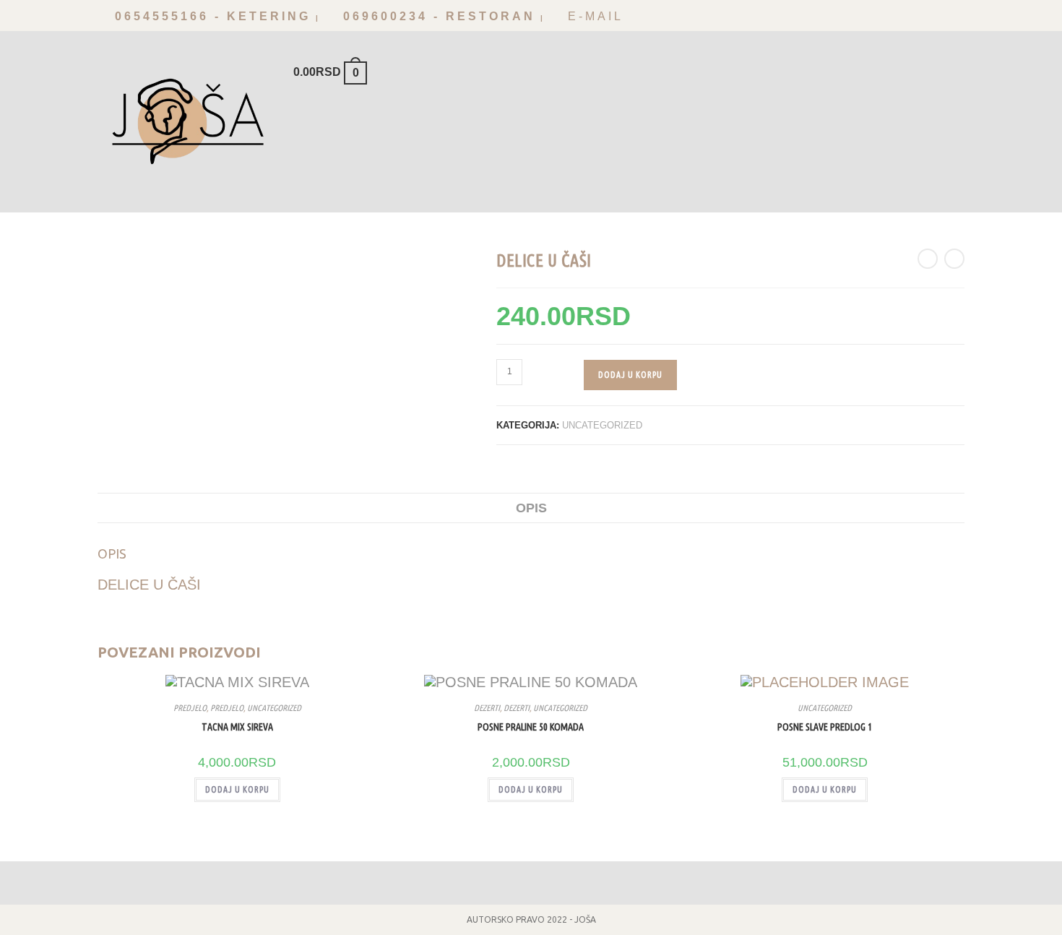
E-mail (592, 16)
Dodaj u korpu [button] (237, 789)
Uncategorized (602, 425)
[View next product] (954, 259)
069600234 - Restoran (436, 16)
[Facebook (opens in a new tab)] (935, 19)
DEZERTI (487, 707)
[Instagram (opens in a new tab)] (955, 19)
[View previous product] (928, 259)
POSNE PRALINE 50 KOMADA (531, 727)
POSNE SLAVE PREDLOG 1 (824, 727)
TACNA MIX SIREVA (237, 727)
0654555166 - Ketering (210, 16)
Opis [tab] (531, 508)
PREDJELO (190, 707)
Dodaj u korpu (630, 374)
